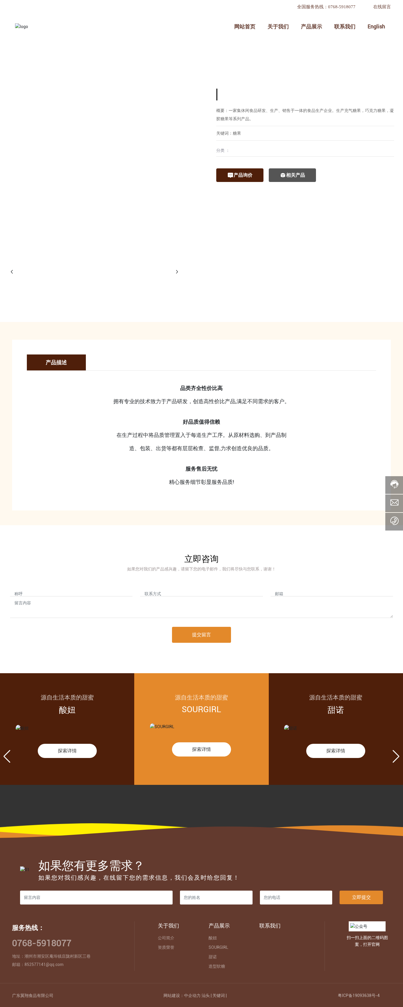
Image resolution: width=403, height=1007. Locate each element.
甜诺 (335, 710)
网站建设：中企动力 (182, 995)
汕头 (206, 995)
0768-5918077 (41, 943)
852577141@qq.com (43, 964)
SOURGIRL (201, 709)
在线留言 (382, 6)
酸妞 (67, 710)
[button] (7, 756)
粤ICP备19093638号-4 (359, 995)
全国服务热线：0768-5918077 (326, 6)
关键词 (218, 995)
